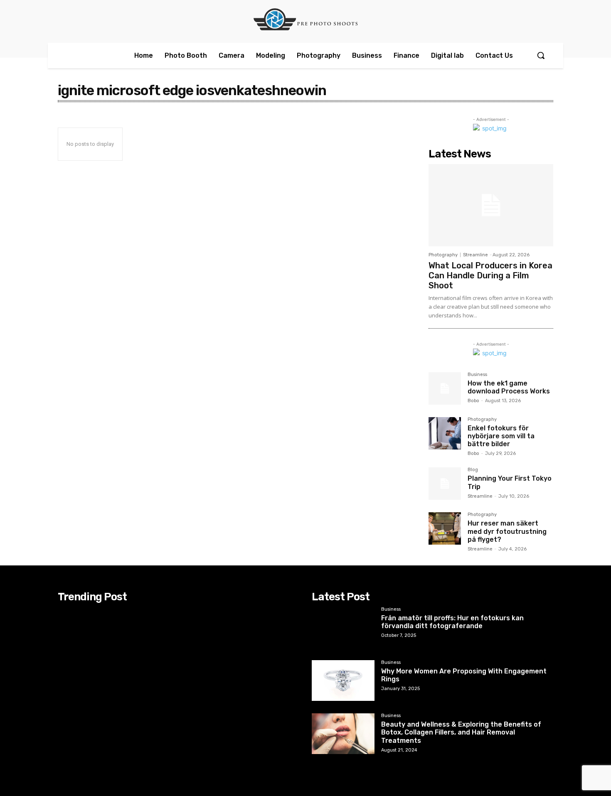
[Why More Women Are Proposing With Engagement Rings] (343, 680)
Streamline (475, 255)
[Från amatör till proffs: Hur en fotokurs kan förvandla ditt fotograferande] (343, 627)
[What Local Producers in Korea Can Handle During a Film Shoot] (491, 205)
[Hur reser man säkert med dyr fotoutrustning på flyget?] (445, 528)
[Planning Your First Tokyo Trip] (445, 483)
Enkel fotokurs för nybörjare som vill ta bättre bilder (501, 436)
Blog (473, 469)
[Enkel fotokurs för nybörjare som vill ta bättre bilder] (445, 433)
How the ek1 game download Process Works (509, 387)
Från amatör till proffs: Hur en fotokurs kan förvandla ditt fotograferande (452, 622)
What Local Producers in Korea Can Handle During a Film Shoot (490, 275)
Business (477, 374)
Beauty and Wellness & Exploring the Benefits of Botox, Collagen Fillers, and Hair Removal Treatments (461, 732)
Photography (443, 255)
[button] (540, 55)
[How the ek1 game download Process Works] (445, 388)
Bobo (473, 400)
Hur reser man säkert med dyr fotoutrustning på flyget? (507, 531)
